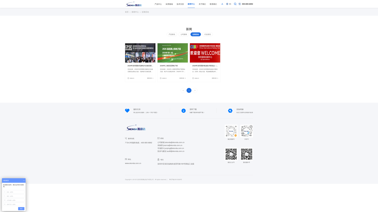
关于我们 (202, 4)
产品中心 (158, 4)
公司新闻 (184, 34)
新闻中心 (191, 4)
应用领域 (169, 4)
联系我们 (213, 4)
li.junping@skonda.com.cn (173, 148)
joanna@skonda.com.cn (172, 145)
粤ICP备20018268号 (175, 179)
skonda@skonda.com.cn (174, 142)
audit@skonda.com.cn (175, 151)
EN (230, 4)
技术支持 (180, 4)
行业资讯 (207, 34)
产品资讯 (172, 34)
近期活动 (196, 34)
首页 (128, 12)
